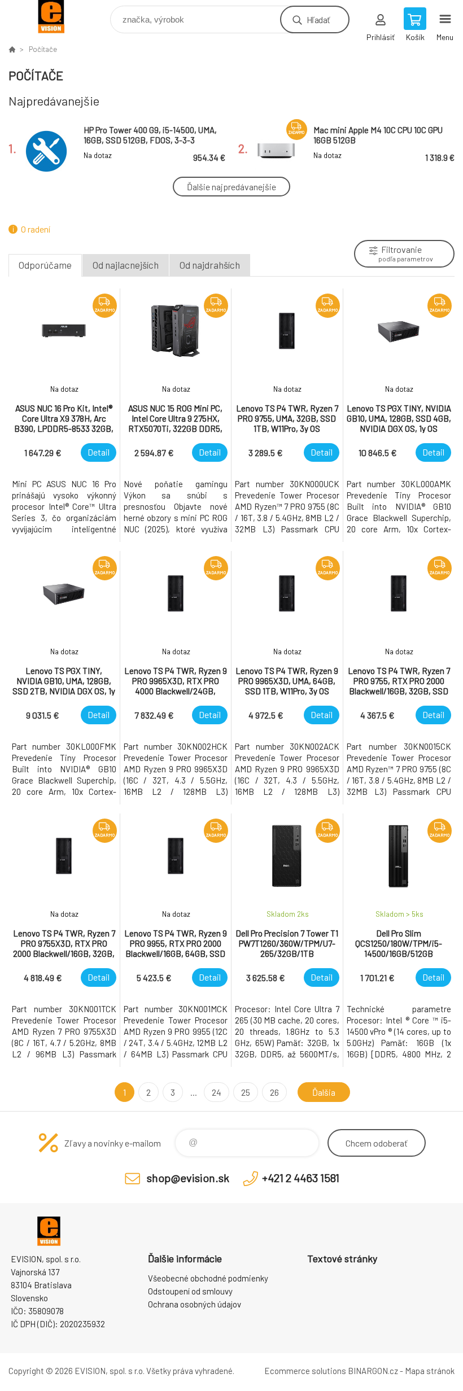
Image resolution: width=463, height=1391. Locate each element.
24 (216, 1092)
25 (245, 1092)
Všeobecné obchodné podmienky (208, 1278)
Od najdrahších (210, 264)
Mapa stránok (430, 1371)
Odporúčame (45, 264)
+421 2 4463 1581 (300, 1177)
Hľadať (318, 19)
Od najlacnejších (126, 264)
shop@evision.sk (188, 1177)
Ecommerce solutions (305, 1371)
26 (274, 1092)
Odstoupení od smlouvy (190, 1291)
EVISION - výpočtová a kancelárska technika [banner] (58, 16)
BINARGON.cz (373, 1371)
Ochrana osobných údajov (194, 1304)
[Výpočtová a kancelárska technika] (11, 49)
